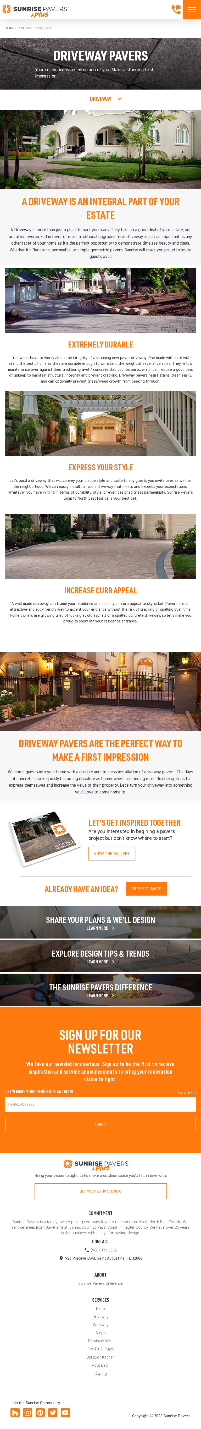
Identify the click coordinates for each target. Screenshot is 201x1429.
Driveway (100, 1316)
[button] (101, 1191)
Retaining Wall (100, 1341)
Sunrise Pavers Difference (100, 1283)
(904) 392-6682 (104, 1250)
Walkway (100, 1324)
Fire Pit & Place (100, 1349)
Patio (100, 1308)
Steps (101, 1333)
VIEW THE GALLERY (112, 853)
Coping (100, 1373)
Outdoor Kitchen (100, 1357)
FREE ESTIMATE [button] (146, 888)
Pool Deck (100, 1365)
